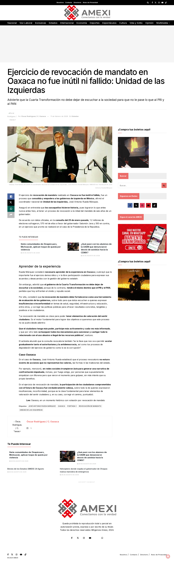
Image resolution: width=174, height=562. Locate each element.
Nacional (12, 23)
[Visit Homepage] (87, 12)
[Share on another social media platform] (11, 215)
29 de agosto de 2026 (31, 253)
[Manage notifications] (168, 556)
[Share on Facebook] (11, 196)
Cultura (123, 23)
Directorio (77, 2)
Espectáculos (109, 23)
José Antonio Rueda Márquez (42, 406)
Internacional (67, 23)
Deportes (94, 23)
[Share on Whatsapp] (11, 209)
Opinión (149, 23)
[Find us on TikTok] (166, 2)
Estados (53, 23)
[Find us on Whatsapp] (102, 538)
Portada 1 (71, 406)
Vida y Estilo (136, 23)
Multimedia (162, 23)
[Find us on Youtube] (162, 2)
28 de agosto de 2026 (17, 472)
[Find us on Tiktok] (154, 205)
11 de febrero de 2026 (59, 116)
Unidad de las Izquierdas (31, 410)
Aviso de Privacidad (90, 2)
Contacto (68, 2)
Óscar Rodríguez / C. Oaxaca (33, 116)
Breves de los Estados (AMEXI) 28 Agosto (25, 469)
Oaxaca (61, 406)
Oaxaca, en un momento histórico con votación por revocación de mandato (68, 400)
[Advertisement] (87, 44)
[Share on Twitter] (11, 203)
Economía (81, 23)
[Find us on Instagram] (159, 2)
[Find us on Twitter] (155, 2)
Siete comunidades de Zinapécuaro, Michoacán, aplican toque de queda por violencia (41, 247)
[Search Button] (148, 2)
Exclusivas (40, 23)
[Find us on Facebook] (152, 2)
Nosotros (60, 2)
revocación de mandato (90, 406)
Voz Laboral (25, 23)
